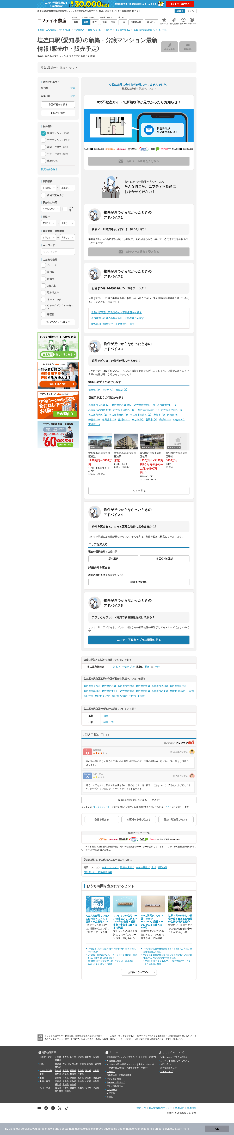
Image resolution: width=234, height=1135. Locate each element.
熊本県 (81, 1088)
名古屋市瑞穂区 (124, 410)
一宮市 (94, 419)
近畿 (42, 1078)
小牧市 (179, 419)
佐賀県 (66, 1088)
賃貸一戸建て (149, 1057)
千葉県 (83, 1064)
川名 (115, 666)
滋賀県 (81, 1078)
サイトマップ (166, 1071)
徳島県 (96, 1081)
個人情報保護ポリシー (161, 1107)
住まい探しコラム (115, 1086)
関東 (42, 1064)
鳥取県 (73, 1081)
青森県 (66, 1057)
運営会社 (141, 1107)
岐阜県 (66, 1074)
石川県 (88, 1070)
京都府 (73, 1078)
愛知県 (58, 1074)
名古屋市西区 (122, 405)
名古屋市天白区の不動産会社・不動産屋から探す (117, 318)
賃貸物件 (162, 867)
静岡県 (73, 1074)
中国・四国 (45, 1081)
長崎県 (73, 1088)
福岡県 (58, 1088)
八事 (132, 666)
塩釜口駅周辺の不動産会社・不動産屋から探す (116, 312)
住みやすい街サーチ (116, 1082)
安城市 (165, 419)
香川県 (58, 1084)
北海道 (58, 1057)
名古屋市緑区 (118, 414)
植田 (147, 666)
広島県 (58, 1081)
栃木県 (98, 1064)
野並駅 (121, 389)
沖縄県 (68, 1091)
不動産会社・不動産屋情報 (98, 872)
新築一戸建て (127, 867)
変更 (72, 88)
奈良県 (88, 1078)
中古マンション (110, 867)
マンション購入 (114, 1064)
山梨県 (66, 1070)
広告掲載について (168, 1068)
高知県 (73, 1084)
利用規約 (179, 1107)
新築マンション (129, 1064)
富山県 (81, 1070)
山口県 (88, 1081)
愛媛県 (66, 1084)
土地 (153, 867)
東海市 (94, 424)
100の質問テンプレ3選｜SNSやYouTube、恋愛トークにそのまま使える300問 (152, 921)
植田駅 (94, 389)
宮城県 (81, 1057)
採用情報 (191, 1107)
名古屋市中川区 (171, 410)
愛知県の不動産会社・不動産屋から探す (112, 323)
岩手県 (73, 1057)
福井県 (96, 1070)
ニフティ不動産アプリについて (174, 1061)
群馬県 (58, 1067)
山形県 (96, 1057)
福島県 (58, 1060)
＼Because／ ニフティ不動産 (174, 1057)
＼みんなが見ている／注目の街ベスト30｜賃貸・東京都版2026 (98, 918)
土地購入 (111, 1071)
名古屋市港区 (97, 414)
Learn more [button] (182, 1128)
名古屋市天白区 (99, 405)
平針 (157, 666)
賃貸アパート (134, 1057)
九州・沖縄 (45, 1088)
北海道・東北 (46, 1057)
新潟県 (58, 1070)
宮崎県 (96, 1088)
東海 (42, 1074)
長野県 (73, 1070)
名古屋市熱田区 (148, 410)
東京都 (58, 1064)
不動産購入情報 (114, 1061)
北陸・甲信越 (46, 1070)
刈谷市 (138, 419)
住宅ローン (112, 1089)
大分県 (88, 1088)
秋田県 (88, 1057)
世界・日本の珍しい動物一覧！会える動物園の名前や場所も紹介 (180, 918)
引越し (110, 1097)
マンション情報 (114, 1079)
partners (70, 1128)
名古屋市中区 (167, 405)
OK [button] (217, 1128)
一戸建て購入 (113, 1068)
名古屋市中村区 (144, 405)
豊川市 (124, 419)
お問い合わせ (166, 1064)
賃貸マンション (119, 1057)
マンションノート (101, 807)
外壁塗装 (111, 1093)
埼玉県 (75, 1064)
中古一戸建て (143, 867)
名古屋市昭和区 (99, 410)
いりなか (124, 666)
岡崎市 (173, 414)
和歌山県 (97, 1078)
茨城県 (90, 1064)
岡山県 (66, 1081)
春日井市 (109, 419)
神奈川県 (67, 1064)
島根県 (81, 1081)
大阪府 (58, 1078)
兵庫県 (66, 1078)
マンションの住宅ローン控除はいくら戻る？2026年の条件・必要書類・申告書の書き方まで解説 (125, 921)
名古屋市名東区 (140, 414)
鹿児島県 (59, 1091)
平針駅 (108, 389)
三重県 (81, 1074)
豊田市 (151, 419)
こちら (168, 807)
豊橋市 (159, 414)
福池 (105, 722)
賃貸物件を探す (49, 169)
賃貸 (109, 1057)
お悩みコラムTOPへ (139, 972)
